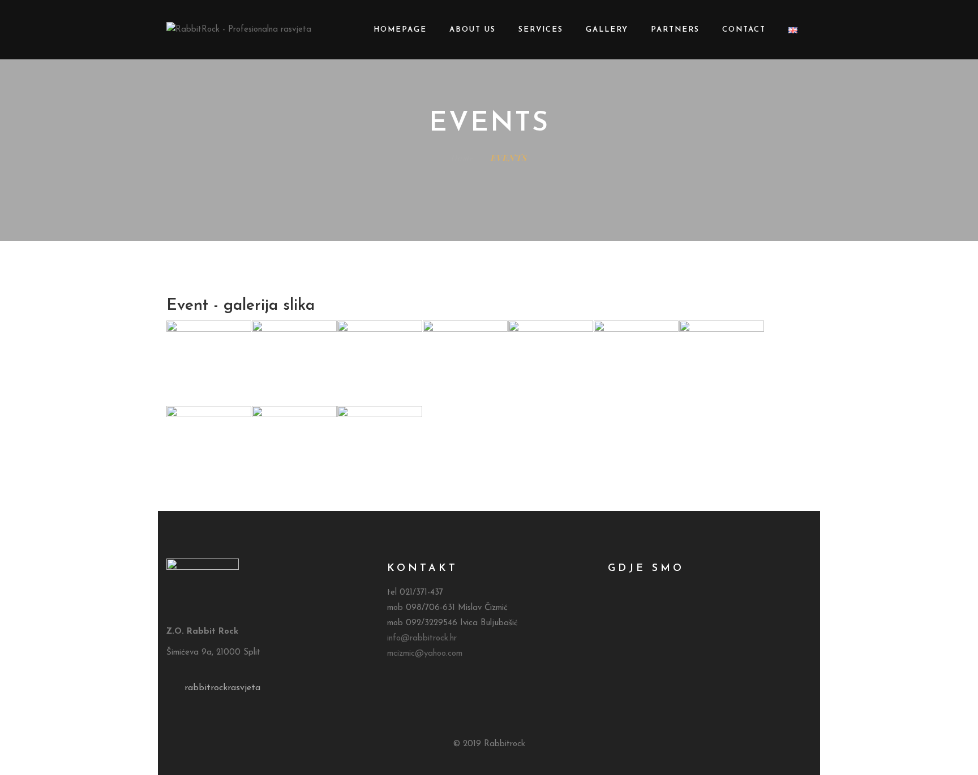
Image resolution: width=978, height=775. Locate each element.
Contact (744, 29)
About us (472, 29)
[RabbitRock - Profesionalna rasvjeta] (238, 29)
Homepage (400, 29)
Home (462, 157)
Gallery (607, 29)
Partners (675, 29)
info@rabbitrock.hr (422, 638)
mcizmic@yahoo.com (424, 654)
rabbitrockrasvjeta (222, 687)
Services (540, 29)
